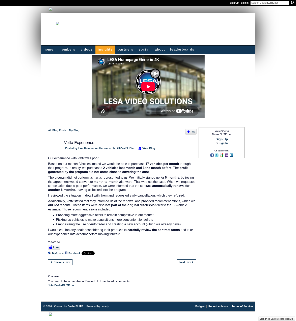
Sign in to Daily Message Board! (277, 319)
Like (56, 247)
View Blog (148, 148)
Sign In (244, 2)
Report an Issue (218, 306)
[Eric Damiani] (53, 150)
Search (292, 2)
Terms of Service (242, 306)
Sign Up (234, 2)
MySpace (57, 253)
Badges (200, 306)
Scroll (286, 312)
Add (193, 131)
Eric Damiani (86, 148)
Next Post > (186, 262)
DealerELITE (75, 306)
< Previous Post (60, 262)
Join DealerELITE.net (61, 285)
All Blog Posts (57, 130)
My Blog (74, 130)
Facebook (74, 253)
